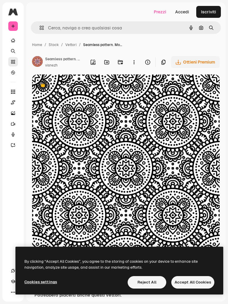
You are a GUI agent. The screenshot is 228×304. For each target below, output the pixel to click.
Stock (54, 44)
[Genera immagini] (13, 113)
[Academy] (13, 281)
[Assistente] (13, 145)
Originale (71, 86)
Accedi (182, 12)
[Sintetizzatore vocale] (13, 134)
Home (37, 44)
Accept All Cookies (193, 282)
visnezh (51, 65)
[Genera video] (13, 124)
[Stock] (13, 61)
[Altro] (13, 292)
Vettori (71, 44)
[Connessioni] (13, 271)
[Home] (13, 40)
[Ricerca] (13, 51)
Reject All (146, 282)
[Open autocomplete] (39, 28)
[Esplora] (13, 72)
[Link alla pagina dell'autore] (37, 62)
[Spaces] (13, 102)
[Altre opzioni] (134, 62)
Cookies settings (40, 281)
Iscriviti (208, 12)
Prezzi (160, 12)
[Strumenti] (13, 91)
